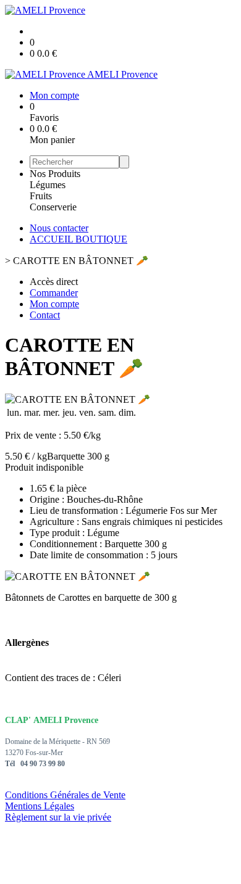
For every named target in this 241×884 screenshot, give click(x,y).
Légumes (48, 185)
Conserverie (53, 207)
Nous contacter (59, 228)
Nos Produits (55, 173)
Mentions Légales (39, 806)
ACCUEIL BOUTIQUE (78, 239)
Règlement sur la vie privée (58, 817)
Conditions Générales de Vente (65, 795)
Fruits (41, 196)
